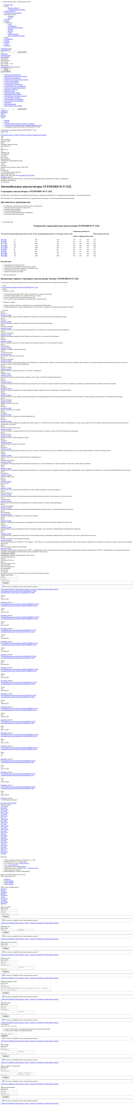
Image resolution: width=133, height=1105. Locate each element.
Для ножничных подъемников (13, 99)
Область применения (9, 275)
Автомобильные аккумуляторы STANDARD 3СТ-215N (18, 684)
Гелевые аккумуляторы (11, 81)
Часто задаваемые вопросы (16, 36)
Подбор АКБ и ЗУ (13, 8)
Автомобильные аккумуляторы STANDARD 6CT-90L (17, 788)
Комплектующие (9, 91)
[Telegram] (9, 882)
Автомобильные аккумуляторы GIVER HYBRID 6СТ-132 (19, 645)
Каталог (6, 69)
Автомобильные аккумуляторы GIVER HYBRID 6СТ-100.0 (19, 618)
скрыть (12, 553)
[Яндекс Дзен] (8, 884)
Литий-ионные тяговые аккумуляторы (16, 79)
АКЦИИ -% (4, 111)
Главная (6, 120)
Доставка (11, 16)
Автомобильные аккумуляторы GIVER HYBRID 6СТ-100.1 (19, 605)
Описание (6, 182)
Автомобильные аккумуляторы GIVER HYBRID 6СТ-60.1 (19, 749)
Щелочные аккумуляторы (12, 78)
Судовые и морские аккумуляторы (15, 88)
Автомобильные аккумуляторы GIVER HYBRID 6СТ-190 (19, 671)
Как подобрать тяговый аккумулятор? (34, 135)
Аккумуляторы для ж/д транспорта (15, 86)
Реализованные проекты (15, 27)
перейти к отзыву (6, 315)
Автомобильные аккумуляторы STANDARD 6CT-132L (18, 632)
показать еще (5, 553)
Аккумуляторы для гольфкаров (14, 101)
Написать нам (5, 874)
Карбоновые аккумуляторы (12, 94)
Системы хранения (10, 104)
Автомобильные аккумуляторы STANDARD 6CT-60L (17, 723)
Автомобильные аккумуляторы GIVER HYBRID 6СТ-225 (19, 710)
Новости (10, 31)
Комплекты (7, 102)
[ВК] (7, 879)
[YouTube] (8, 881)
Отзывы (10, 29)
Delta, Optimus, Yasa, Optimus (13, 106)
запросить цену (5, 141)
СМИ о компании (13, 34)
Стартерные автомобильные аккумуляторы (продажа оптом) (23, 125)
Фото (4, 285)
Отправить (6, 583)
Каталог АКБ (8, 5)
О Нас (10, 24)
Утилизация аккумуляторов (16, 9)
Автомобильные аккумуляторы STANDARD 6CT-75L (17, 775)
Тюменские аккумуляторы (12, 75)
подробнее (4, 177)
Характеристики (8, 222)
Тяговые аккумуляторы (11, 83)
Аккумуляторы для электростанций (15, 96)
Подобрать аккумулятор (8, 180)
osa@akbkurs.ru (21, 866)
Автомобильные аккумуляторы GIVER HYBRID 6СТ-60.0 (19, 736)
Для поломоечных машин (12, 92)
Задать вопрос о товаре (12, 135)
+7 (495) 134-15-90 (32, 868)
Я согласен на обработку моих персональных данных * (21, 586)
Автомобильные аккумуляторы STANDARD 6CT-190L (18, 658)
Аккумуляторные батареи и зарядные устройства (19, 123)
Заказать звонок (15, 67)
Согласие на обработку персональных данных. (44, 589)
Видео (5, 289)
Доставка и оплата (8, 291)
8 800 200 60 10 (5, 50)
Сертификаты (12, 26)
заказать (10, 177)
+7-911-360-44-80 (12, 865)
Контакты (7, 45)
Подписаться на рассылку (18, 874)
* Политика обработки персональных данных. (15, 589)
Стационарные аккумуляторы (13, 84)
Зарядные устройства (10, 89)
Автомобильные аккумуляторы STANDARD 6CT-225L (18, 697)
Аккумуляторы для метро (12, 97)
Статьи (10, 32)
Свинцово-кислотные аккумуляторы (15, 76)
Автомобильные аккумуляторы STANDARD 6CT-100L (18, 592)
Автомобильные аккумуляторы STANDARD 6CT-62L (17, 762)
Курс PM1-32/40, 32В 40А (26, 175)
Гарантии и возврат (9, 302)
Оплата (10, 18)
